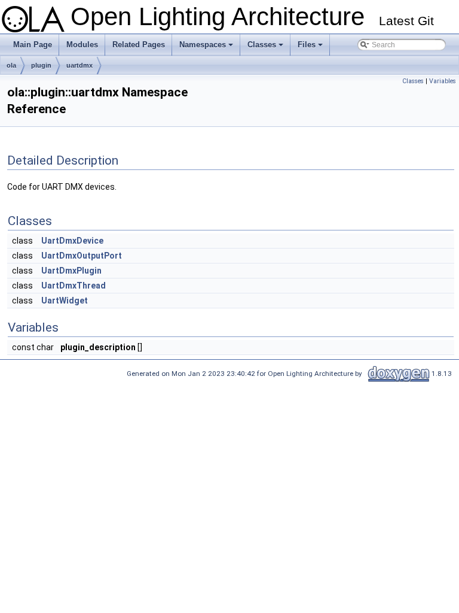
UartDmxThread (73, 285)
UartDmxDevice (72, 240)
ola (11, 65)
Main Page (32, 44)
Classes (266, 48)
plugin (41, 65)
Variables (442, 81)
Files (311, 48)
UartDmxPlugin (71, 270)
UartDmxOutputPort (81, 255)
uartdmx (79, 65)
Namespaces (207, 48)
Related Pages (138, 44)
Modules (82, 44)
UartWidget (64, 300)
